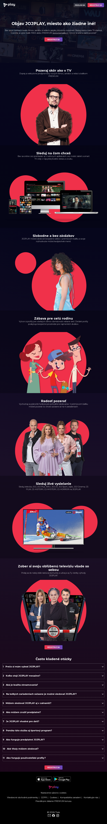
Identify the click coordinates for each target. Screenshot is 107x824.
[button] (53, 667)
